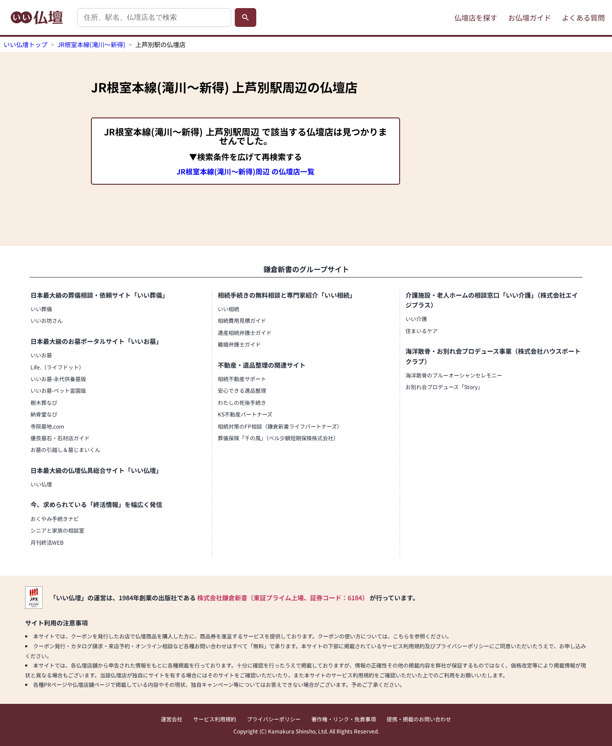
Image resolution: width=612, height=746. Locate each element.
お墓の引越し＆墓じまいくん (65, 449)
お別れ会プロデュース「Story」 (444, 386)
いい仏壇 (41, 484)
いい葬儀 (41, 308)
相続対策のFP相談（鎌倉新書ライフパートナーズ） (280, 426)
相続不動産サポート (242, 378)
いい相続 (228, 308)
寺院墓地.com (47, 426)
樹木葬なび (43, 402)
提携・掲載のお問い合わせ (419, 719)
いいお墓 (41, 355)
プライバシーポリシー (274, 719)
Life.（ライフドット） (57, 367)
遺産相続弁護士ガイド (245, 332)
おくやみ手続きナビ (54, 518)
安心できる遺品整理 (242, 390)
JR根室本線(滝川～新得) (91, 44)
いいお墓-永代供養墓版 (58, 378)
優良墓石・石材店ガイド (60, 438)
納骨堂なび (43, 414)
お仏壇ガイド (529, 17)
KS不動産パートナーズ (245, 414)
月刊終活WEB (47, 542)
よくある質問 (583, 17)
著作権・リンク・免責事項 (343, 719)
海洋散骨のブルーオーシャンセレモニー (453, 375)
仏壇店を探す (475, 17)
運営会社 (171, 719)
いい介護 (416, 318)
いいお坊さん (46, 320)
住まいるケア (421, 330)
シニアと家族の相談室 (57, 530)
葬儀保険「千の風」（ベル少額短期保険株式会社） (278, 438)
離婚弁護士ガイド (239, 344)
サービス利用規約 (214, 719)
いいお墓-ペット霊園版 (58, 390)
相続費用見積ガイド (242, 320)
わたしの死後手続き (242, 402)
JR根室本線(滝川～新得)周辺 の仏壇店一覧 (246, 171)
